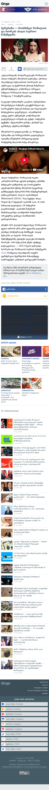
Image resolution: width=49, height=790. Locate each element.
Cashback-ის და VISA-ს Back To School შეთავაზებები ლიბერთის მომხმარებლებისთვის (24, 439)
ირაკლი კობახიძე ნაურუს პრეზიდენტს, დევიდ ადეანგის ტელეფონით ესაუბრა (24, 486)
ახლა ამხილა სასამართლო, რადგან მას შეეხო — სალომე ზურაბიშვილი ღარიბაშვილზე (24, 641)
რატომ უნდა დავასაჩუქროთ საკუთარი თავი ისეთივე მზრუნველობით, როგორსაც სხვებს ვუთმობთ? (31, 359)
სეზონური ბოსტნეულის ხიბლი (31, 387)
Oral (3, 253)
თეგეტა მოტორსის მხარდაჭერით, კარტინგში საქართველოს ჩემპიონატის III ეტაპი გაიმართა (24, 568)
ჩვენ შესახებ (44, 682)
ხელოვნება (19, 24)
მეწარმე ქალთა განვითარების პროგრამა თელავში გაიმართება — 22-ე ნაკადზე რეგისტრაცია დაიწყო (24, 629)
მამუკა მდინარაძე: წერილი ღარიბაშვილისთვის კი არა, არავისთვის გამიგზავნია (24, 510)
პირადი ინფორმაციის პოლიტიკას (35, 767)
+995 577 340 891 (33, 760)
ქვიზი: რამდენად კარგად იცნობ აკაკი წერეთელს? (24, 653)
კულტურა (11, 24)
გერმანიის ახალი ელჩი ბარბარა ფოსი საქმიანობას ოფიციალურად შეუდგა (24, 475)
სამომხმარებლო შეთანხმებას (11, 767)
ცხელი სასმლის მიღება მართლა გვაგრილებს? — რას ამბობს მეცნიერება (24, 498)
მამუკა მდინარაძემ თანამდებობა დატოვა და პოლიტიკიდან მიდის (24, 533)
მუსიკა (3, 24)
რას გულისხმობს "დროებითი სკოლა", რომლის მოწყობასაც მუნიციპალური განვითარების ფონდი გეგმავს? (24, 606)
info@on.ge (21, 760)
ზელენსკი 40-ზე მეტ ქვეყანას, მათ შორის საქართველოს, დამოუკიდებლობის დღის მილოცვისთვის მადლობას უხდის (24, 451)
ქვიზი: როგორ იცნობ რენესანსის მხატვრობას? (10, 355)
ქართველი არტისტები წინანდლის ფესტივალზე (24, 580)
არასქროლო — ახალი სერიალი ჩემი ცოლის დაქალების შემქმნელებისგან (24, 617)
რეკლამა (45, 685)
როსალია (26, 283)
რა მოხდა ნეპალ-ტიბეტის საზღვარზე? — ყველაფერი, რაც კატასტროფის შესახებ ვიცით (10, 390)
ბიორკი (19, 283)
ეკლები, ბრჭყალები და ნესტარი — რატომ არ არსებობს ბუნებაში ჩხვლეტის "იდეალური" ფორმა (24, 545)
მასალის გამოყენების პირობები (37, 690)
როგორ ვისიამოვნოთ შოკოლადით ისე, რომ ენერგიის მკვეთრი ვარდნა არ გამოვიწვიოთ (24, 522)
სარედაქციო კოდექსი (41, 687)
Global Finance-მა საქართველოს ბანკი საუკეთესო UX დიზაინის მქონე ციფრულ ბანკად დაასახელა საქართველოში (24, 463)
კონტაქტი (45, 693)
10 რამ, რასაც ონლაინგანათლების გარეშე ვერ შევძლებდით (24, 557)
